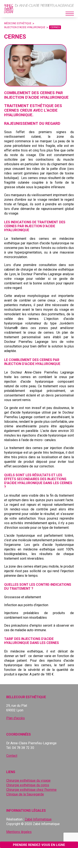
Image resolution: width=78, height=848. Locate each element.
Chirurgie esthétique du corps (27, 785)
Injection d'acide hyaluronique (24, 27)
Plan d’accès (15, 718)
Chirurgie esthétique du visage (28, 780)
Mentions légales (19, 832)
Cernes (55, 27)
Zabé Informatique (38, 819)
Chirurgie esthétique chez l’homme (31, 790)
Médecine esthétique (17, 23)
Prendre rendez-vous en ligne (39, 845)
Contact (11, 756)
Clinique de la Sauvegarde (25, 794)
